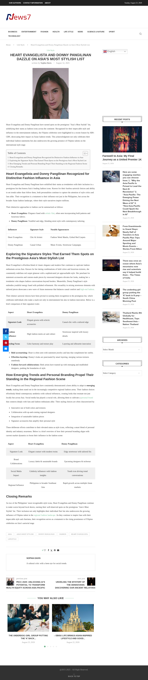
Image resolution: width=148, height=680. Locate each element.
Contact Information (33, 3)
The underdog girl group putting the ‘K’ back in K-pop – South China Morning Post (132, 295)
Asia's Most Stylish (25, 534)
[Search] (140, 34)
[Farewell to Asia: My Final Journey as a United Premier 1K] (122, 139)
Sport (112, 32)
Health (56, 32)
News (80, 32)
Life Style (68, 32)
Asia (10, 534)
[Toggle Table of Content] (84, 153)
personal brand (87, 398)
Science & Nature (95, 32)
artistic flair (50, 213)
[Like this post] (45, 550)
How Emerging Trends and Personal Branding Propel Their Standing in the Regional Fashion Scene (48, 164)
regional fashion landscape (44, 515)
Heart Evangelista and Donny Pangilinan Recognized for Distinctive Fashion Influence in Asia (46, 158)
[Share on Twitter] (6, 337)
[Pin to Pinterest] (6, 343)
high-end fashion (87, 289)
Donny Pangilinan (46, 534)
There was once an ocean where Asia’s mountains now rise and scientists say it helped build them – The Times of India (132, 269)
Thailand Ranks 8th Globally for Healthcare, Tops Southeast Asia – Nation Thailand (132, 318)
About (48, 3)
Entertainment (29, 32)
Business (12, 32)
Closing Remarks (16, 167)
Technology (14, 36)
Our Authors (15, 3)
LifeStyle (12, 539)
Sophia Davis (46, 63)
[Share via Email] (6, 349)
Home (8, 45)
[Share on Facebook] (6, 331)
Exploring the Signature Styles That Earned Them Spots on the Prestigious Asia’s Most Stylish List (48, 161)
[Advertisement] (89, 16)
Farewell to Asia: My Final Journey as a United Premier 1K (122, 157)
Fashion (44, 32)
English (111, 51)
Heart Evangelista (79, 534)
